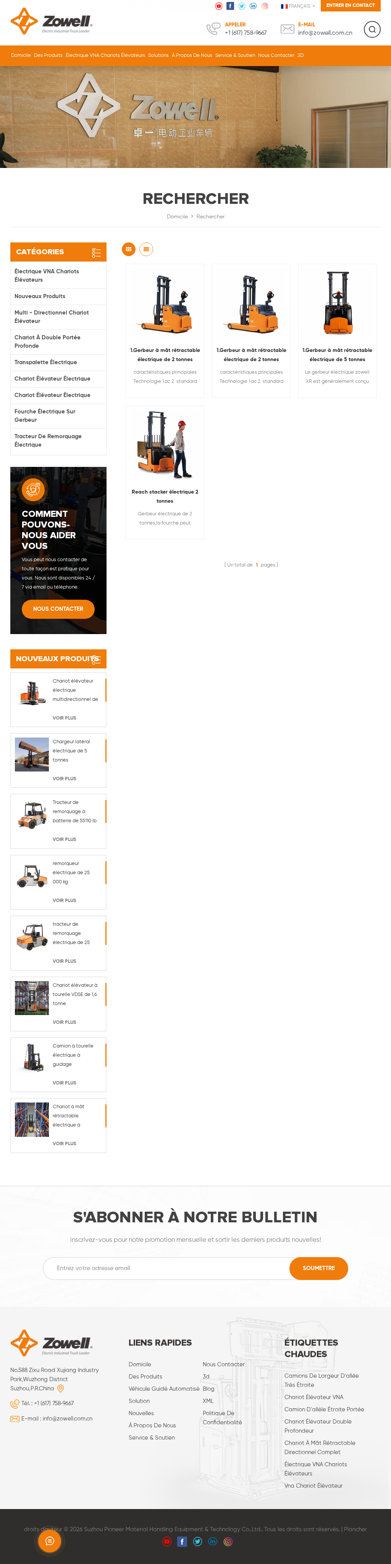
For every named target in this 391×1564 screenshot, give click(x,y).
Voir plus (64, 718)
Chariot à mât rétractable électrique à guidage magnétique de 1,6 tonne (73, 1117)
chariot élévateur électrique (52, 379)
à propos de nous (192, 55)
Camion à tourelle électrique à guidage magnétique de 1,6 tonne (73, 1056)
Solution (139, 1401)
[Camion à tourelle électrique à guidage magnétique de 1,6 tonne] (32, 1059)
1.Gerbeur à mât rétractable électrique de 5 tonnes (337, 355)
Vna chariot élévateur (313, 1486)
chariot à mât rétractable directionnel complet (319, 1447)
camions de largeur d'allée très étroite (321, 1380)
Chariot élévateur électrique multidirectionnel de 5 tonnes (75, 691)
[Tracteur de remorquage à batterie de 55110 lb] (32, 815)
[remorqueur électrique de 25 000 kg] (32, 876)
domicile (140, 1364)
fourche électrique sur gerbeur (45, 416)
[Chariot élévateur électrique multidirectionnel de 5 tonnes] (32, 694)
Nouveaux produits (40, 296)
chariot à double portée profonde (48, 342)
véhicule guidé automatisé (164, 1389)
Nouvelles (141, 1413)
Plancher (355, 1529)
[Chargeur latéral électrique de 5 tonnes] (32, 755)
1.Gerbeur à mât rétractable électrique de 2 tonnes (165, 355)
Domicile (21, 55)
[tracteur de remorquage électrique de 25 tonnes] (32, 937)
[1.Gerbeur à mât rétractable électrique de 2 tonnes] (165, 303)
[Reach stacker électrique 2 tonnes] (165, 445)
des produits (145, 1377)
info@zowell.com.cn (325, 33)
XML (208, 1401)
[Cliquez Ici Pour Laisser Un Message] (49, 1541)
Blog (209, 1389)
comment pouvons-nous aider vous (49, 530)
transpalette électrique (46, 362)
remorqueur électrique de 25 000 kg (71, 872)
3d (206, 1377)
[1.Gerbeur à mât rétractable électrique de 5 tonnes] (337, 303)
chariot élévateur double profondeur (318, 1426)
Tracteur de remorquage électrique (48, 441)
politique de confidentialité (222, 1418)
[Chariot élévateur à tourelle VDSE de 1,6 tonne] (32, 998)
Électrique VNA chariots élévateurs (105, 55)
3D (300, 55)
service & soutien (235, 55)
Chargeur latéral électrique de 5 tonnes (71, 751)
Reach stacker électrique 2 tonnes (165, 496)
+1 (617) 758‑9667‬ (246, 33)
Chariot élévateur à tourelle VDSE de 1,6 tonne (75, 994)
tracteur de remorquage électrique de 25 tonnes (71, 934)
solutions (158, 55)
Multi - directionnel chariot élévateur (52, 317)
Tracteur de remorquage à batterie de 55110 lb (75, 811)
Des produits (48, 55)
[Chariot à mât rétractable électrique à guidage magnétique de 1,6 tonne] (32, 1119)
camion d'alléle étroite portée (324, 1409)
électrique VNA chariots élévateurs (315, 1469)
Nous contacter (276, 55)
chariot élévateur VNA (313, 1397)
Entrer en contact (350, 5)
